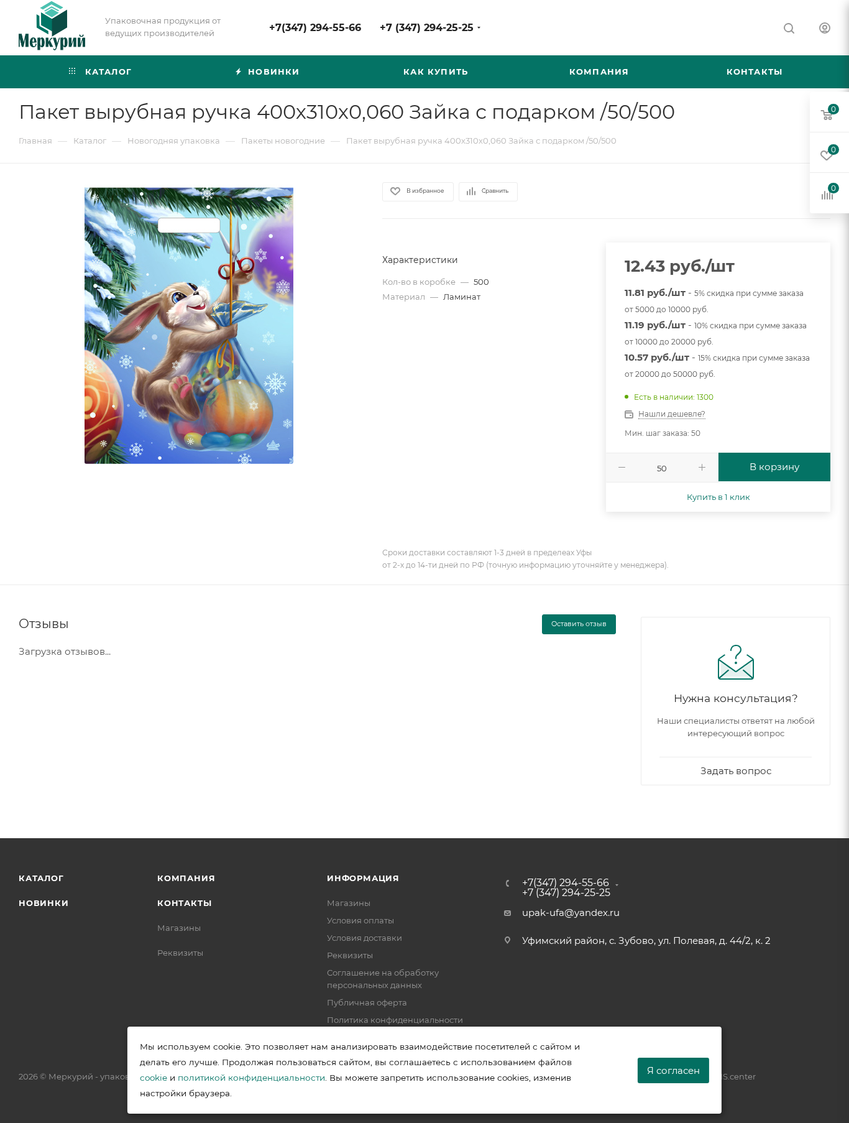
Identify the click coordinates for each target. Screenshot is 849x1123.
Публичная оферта (367, 1002)
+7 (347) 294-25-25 (427, 28)
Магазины (179, 928)
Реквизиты (180, 953)
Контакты (184, 903)
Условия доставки (364, 938)
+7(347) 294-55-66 (315, 28)
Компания (186, 878)
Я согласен (673, 1070)
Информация (363, 878)
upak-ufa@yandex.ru (571, 912)
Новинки (44, 903)
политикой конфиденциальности (251, 1078)
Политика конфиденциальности (395, 1020)
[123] (189, 324)
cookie (153, 1078)
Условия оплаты (360, 920)
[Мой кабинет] (824, 29)
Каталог (41, 878)
